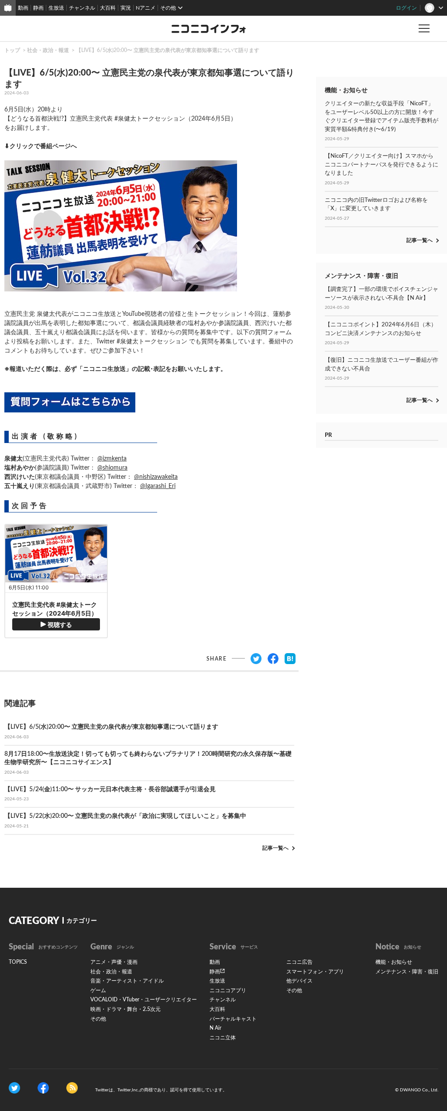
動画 (23, 7)
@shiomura (112, 468)
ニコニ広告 (299, 962)
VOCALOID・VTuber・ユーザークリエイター (143, 999)
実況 (125, 7)
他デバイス (299, 980)
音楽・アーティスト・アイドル (127, 980)
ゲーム (98, 990)
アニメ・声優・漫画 (114, 962)
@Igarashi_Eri (157, 486)
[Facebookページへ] (43, 1088)
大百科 (108, 7)
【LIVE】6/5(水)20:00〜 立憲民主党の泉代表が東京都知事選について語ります (167, 50)
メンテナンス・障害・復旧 (406, 971)
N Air (215, 1028)
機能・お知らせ (393, 962)
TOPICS (18, 962)
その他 (98, 1018)
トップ (12, 50)
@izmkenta (112, 459)
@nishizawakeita (156, 477)
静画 (38, 7)
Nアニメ (145, 7)
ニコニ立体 (223, 1037)
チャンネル (82, 7)
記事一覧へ (275, 848)
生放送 (56, 7)
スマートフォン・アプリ (315, 971)
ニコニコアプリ (228, 990)
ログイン (406, 7)
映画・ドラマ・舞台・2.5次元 (125, 1009)
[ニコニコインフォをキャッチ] (72, 1088)
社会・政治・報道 (48, 50)
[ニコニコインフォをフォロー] (14, 1088)
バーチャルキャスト (233, 1018)
